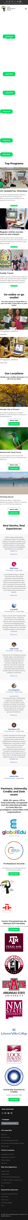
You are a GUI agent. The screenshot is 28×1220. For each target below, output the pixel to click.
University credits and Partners (9, 1194)
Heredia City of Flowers (7, 1154)
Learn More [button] (3, 334)
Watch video (14, 420)
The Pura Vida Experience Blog (9, 1140)
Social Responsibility (6, 1202)
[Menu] (26, 9)
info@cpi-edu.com (18, 3)
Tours (2, 1205)
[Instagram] (14, 1)
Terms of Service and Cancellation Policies (12, 1143)
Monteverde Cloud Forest (8, 1157)
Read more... (14, 554)
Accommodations (6, 1183)
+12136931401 (9, 3)
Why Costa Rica (5, 1137)
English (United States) (9, 1123)
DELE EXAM (4, 1197)
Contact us (4, 1163)
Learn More (14, 205)
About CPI (4, 1134)
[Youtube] (9, 1)
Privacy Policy (5, 1146)
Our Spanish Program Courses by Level (11, 1180)
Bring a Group (5, 1199)
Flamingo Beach (5, 1160)
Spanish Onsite (5, 1171)
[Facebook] (6, 1)
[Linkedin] (12, 1)
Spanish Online (5, 1174)
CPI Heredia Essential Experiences (10, 1177)
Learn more (14, 424)
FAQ (2, 1186)
